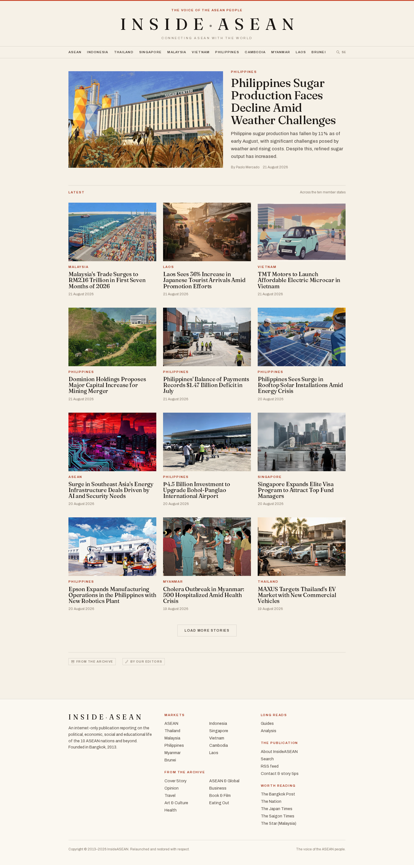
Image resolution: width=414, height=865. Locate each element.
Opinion (171, 788)
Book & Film (220, 796)
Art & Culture (176, 803)
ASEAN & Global (224, 781)
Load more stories (207, 630)
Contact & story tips (280, 774)
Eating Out (219, 803)
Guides (267, 723)
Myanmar (280, 52)
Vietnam (201, 52)
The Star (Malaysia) (278, 823)
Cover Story (175, 781)
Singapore (150, 52)
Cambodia (255, 52)
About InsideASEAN (279, 752)
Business (217, 788)
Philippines (227, 52)
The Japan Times (276, 809)
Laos (301, 52)
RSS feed (270, 766)
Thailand (123, 52)
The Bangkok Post (278, 794)
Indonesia (97, 52)
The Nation (271, 801)
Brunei (318, 52)
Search (267, 759)
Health (170, 810)
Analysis (268, 731)
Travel (169, 796)
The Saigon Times (277, 816)
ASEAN (74, 52)
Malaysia (176, 52)
